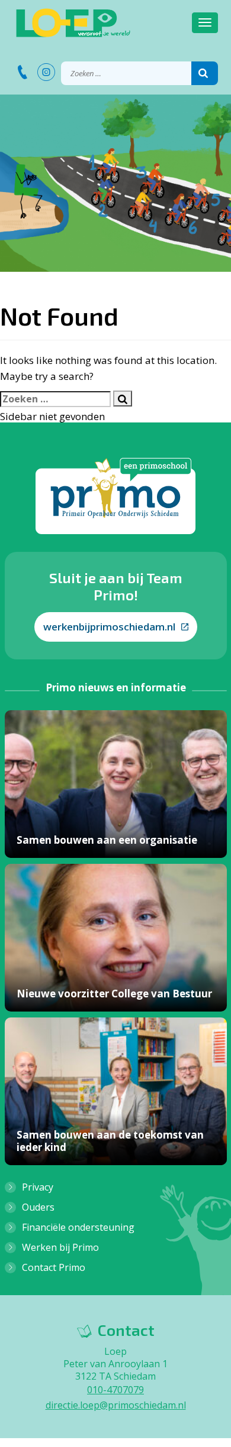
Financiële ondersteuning (78, 1227)
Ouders (38, 1207)
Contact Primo (53, 1267)
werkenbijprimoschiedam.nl (109, 626)
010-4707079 (115, 1389)
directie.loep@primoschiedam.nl (116, 1405)
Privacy (37, 1187)
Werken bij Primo (60, 1247)
